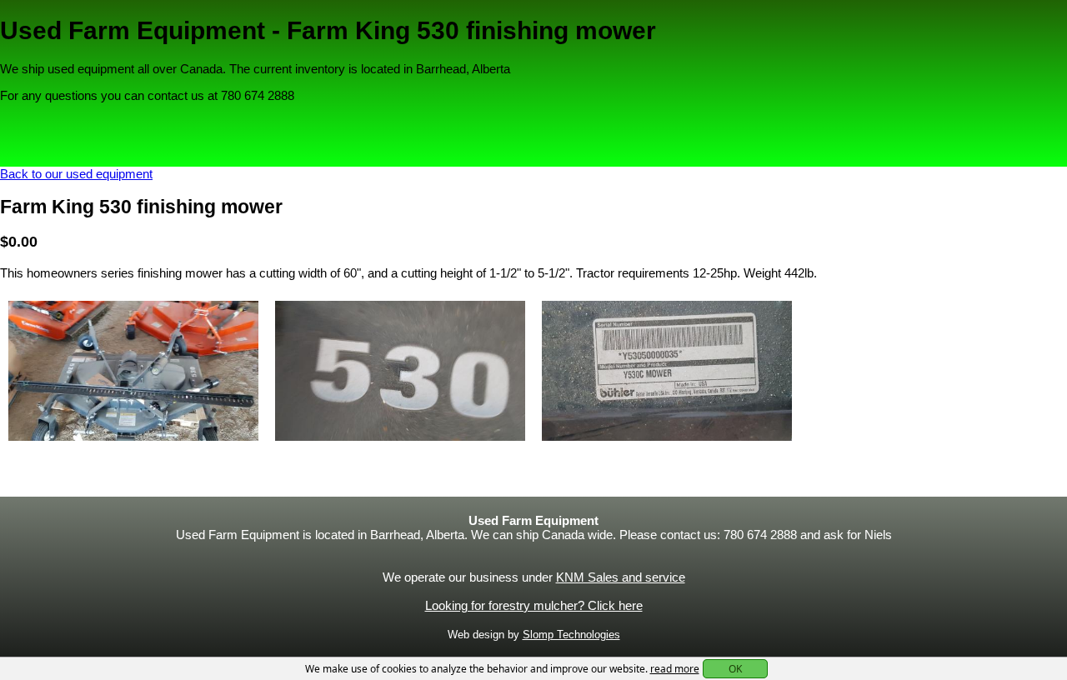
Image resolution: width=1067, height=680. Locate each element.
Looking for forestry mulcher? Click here (534, 605)
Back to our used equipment (76, 174)
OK (735, 669)
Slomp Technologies (571, 635)
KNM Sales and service (620, 577)
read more (674, 669)
